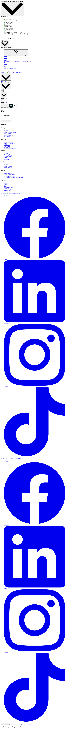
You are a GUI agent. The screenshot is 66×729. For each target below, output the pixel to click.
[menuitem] (34, 19)
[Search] (3, 98)
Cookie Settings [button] (5, 724)
